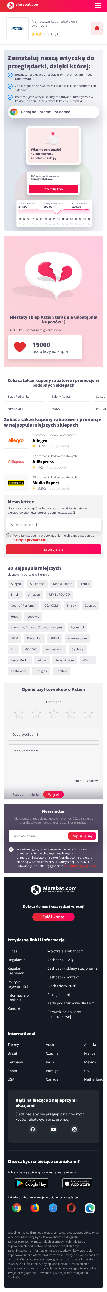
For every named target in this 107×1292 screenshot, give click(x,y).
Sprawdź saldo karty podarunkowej (64, 1014)
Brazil (12, 1053)
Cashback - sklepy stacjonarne (72, 968)
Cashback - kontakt (63, 977)
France (89, 1053)
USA (11, 1079)
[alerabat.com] (23, 5)
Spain (12, 1070)
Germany (15, 1062)
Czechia (52, 1053)
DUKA (56, 409)
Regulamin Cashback (17, 970)
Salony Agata (61, 396)
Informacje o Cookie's (18, 997)
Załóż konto (53, 917)
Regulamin (17, 959)
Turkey (13, 1044)
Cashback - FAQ (60, 959)
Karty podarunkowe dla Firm (71, 1003)
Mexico (90, 1062)
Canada (52, 1079)
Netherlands (94, 1079)
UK (86, 1070)
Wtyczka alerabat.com (65, 951)
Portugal (53, 1070)
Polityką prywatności (29, 539)
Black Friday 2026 (61, 985)
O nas (12, 951)
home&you (15, 409)
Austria (90, 1044)
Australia (53, 1044)
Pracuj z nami (58, 994)
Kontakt (14, 1008)
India (50, 1062)
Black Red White (18, 396)
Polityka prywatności (18, 984)
